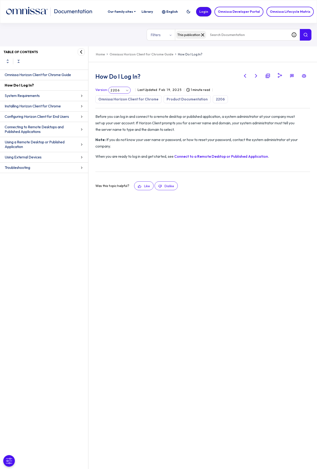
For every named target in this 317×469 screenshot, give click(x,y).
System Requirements (22, 95)
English (172, 12)
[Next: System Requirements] (256, 76)
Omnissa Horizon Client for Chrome (128, 99)
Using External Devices (23, 157)
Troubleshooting (17, 167)
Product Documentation (187, 99)
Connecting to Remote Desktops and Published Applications (34, 129)
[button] (188, 11)
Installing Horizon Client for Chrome (33, 106)
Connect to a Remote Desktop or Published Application (221, 156)
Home (100, 54)
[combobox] (231, 35)
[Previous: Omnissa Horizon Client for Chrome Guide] (245, 76)
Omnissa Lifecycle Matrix (290, 12)
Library (147, 12)
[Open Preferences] (9, 461)
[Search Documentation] (305, 35)
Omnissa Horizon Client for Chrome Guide (38, 74)
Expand (7, 61)
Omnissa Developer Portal (239, 12)
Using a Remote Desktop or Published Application (35, 144)
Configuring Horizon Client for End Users (37, 116)
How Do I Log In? (19, 85)
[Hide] (81, 51)
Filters (156, 34)
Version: (101, 90)
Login (203, 12)
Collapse (18, 61)
